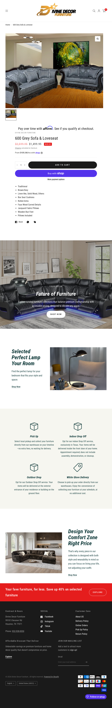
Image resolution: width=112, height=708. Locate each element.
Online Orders (82, 625)
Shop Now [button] (16, 386)
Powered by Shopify (51, 677)
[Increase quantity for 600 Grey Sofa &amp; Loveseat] (25, 165)
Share (21, 222)
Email (60, 657)
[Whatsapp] (28, 222)
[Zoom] (97, 38)
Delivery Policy (82, 621)
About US (80, 616)
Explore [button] (98, 592)
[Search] (94, 11)
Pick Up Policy (82, 629)
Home (7, 25)
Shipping (18, 148)
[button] (56, 314)
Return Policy (81, 634)
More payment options (56, 179)
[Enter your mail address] (86, 662)
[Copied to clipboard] (35, 222)
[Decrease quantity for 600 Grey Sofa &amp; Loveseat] (17, 165)
